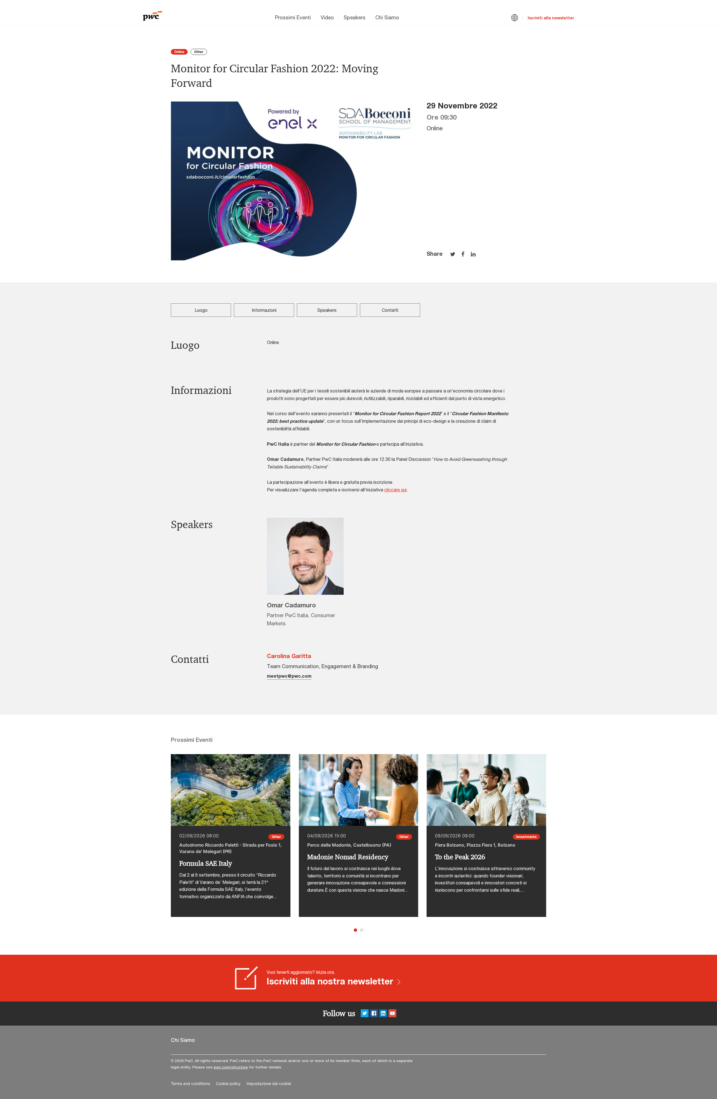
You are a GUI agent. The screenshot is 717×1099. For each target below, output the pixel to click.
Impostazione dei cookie (268, 1084)
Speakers (355, 17)
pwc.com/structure (231, 1067)
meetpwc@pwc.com (289, 676)
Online (179, 52)
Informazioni (264, 310)
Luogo (201, 310)
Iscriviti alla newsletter (551, 17)
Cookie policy (228, 1084)
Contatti (390, 310)
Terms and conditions (190, 1084)
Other (198, 52)
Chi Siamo (387, 17)
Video (327, 17)
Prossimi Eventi (293, 17)
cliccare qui (395, 489)
